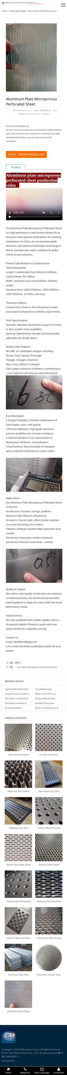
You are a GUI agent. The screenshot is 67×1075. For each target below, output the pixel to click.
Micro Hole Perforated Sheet (42, 11)
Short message (41, 1072)
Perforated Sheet (18, 11)
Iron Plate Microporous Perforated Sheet (37, 667)
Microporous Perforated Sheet (45, 228)
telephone (25, 1072)
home (8, 1072)
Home (4, 11)
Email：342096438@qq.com (26, 154)
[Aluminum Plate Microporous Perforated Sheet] (31, 57)
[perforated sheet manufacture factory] (23, 3)
